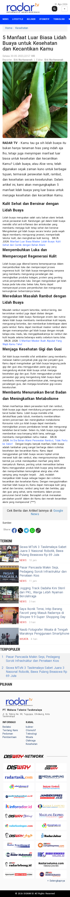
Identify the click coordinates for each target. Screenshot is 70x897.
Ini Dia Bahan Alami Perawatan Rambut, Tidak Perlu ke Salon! (35, 442)
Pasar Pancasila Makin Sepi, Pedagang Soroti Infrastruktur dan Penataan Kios (43, 571)
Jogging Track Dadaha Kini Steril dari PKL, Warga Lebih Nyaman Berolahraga (42, 592)
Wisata (29, 737)
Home (8, 28)
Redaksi (7, 727)
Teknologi (59, 19)
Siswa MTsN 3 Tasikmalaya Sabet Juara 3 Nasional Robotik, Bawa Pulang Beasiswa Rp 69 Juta (43, 551)
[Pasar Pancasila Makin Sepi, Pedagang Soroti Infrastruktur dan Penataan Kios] (9, 574)
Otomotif (44, 19)
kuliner (31, 19)
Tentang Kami (10, 730)
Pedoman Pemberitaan (9, 735)
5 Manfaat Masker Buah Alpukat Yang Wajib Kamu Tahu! (32, 342)
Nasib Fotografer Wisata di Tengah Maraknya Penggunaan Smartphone (44, 631)
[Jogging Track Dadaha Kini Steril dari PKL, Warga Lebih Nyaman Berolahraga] (9, 594)
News (5, 19)
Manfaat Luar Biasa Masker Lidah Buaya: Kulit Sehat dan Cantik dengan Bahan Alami (32, 243)
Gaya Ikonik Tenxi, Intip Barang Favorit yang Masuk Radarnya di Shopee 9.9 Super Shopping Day (42, 613)
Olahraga (31, 740)
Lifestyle (17, 19)
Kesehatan (21, 28)
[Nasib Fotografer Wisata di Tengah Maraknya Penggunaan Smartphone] (9, 636)
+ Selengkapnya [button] (56, 881)
